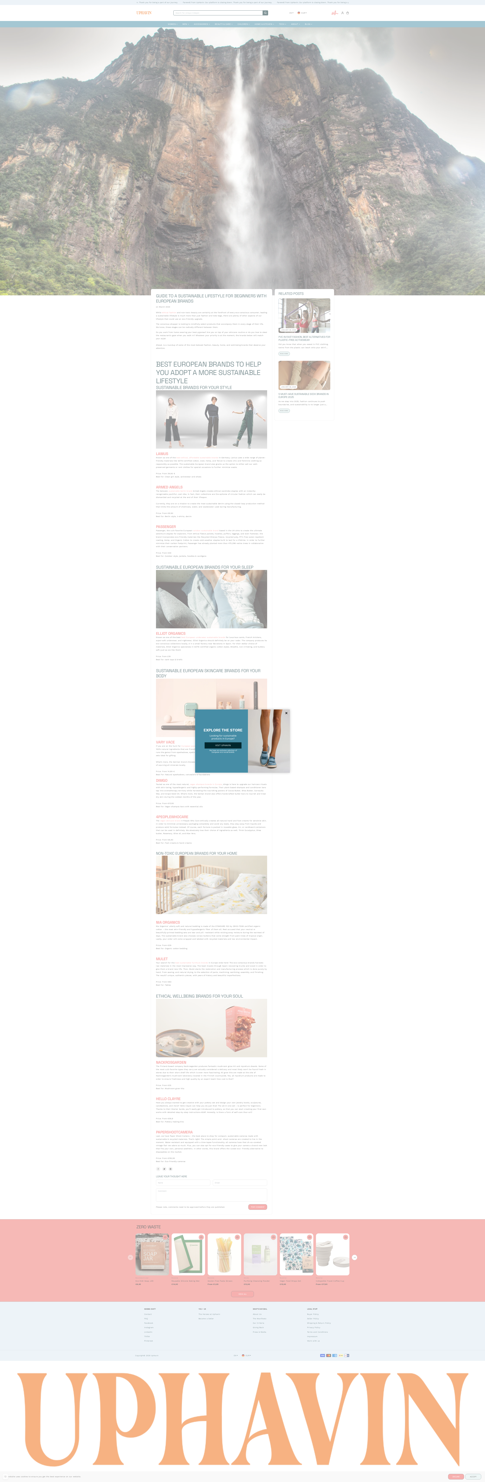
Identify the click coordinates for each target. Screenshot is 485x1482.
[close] (286, 713)
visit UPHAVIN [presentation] (223, 745)
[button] (286, 713)
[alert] (242, 741)
